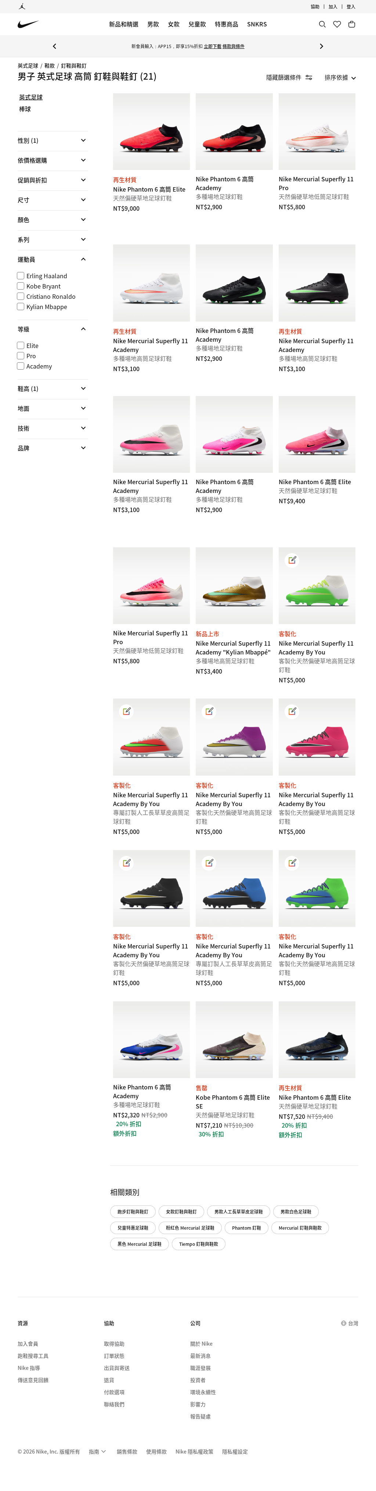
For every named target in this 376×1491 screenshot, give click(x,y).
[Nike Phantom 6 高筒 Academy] (234, 131)
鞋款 (49, 65)
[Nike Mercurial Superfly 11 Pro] (317, 131)
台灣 (353, 1323)
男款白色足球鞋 (296, 1211)
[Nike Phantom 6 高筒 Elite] (151, 131)
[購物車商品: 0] (351, 24)
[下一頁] (321, 46)
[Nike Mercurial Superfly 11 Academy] (151, 282)
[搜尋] (322, 24)
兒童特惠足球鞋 (133, 1228)
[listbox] (340, 77)
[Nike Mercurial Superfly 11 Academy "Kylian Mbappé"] (234, 585)
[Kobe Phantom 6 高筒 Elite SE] (234, 1039)
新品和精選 (123, 23)
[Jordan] (22, 6)
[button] (53, 140)
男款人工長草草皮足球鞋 (238, 1211)
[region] (47, 278)
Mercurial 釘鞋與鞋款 (300, 1228)
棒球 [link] (25, 109)
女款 (174, 23)
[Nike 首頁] (28, 24)
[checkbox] (51, 275)
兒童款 (197, 23)
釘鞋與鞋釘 (74, 65)
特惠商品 (226, 23)
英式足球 (28, 65)
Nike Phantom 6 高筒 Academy (151, 1080)
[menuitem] (321, 6)
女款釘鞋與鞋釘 (181, 1211)
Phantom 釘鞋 (246, 1228)
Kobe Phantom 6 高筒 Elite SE (234, 1080)
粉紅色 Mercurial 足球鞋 (190, 1228)
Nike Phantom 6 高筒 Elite (317, 1080)
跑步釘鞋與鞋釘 (133, 1211)
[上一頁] (54, 46)
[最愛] (337, 24)
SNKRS (257, 23)
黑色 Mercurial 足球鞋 (140, 1244)
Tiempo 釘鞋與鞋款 (198, 1244)
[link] (292, 560)
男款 (153, 23)
